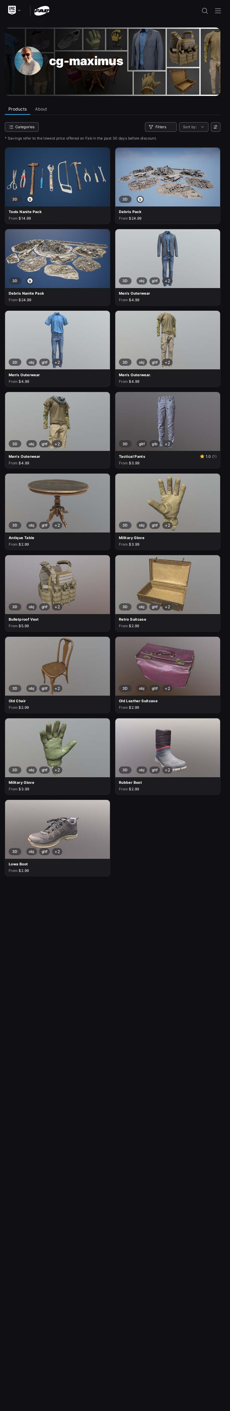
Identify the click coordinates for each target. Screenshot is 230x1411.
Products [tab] (17, 108)
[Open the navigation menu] (218, 11)
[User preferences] (215, 127)
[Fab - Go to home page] (41, 10)
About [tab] (41, 108)
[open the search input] (205, 11)
